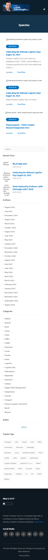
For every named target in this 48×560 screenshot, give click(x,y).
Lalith (15, 458)
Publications (9, 371)
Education (9, 347)
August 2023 (10, 232)
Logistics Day (10, 367)
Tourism (8, 396)
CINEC (7, 339)
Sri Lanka (29, 469)
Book (7, 327)
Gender (8, 355)
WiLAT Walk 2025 (20, 164)
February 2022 (10, 284)
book (32, 442)
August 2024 (10, 219)
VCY (32, 474)
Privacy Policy (24, 556)
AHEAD (7, 319)
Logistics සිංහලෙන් (26, 463)
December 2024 (11, 215)
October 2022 (10, 256)
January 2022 (10, 288)
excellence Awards (28, 453)
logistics (23, 458)
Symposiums (10, 392)
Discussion (19, 447)
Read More (21, 72)
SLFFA (20, 469)
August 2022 (10, 260)
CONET (7, 343)
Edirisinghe (30, 447)
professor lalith (9, 469)
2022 (16, 442)
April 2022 (9, 276)
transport (19, 474)
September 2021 (11, 301)
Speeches (8, 380)
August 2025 (10, 207)
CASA (7, 335)
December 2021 (11, 292)
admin (10, 72)
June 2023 (9, 236)
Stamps (8, 384)
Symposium (8, 474)
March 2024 (9, 223)
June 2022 (9, 268)
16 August (7, 442)
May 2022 (9, 272)
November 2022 (11, 252)
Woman (8, 412)
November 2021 (11, 297)
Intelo (7, 359)
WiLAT (7, 408)
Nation (38, 463)
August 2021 (10, 305)
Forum (7, 351)
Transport (8, 400)
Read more (38, 522)
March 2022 (9, 280)
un (26, 474)
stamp (38, 469)
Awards (8, 323)
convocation (8, 447)
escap (17, 453)
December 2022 (11, 248)
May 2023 (9, 240)
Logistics (8, 363)
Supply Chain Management (15, 388)
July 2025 (8, 211)
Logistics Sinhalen (10, 463)
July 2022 (8, 264)
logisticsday (34, 458)
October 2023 (10, 228)
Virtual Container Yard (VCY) (16, 404)
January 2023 (10, 244)
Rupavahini (9, 375)
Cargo (7, 331)
